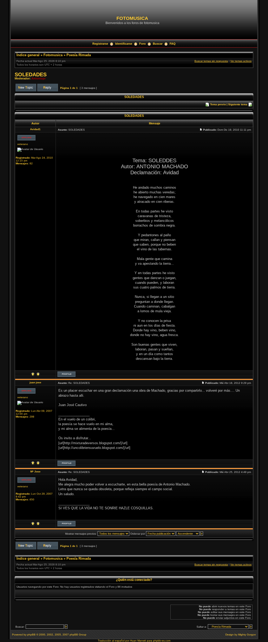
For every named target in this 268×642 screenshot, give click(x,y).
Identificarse (123, 43)
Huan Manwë (138, 640)
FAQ (173, 43)
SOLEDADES (31, 74)
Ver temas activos (241, 61)
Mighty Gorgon (247, 634)
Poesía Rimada (78, 55)
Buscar (158, 43)
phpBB (31, 634)
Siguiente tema (237, 104)
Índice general (28, 55)
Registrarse (100, 43)
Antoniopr (38, 78)
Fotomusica (53, 55)
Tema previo (218, 104)
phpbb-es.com (161, 640)
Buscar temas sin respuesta (211, 61)
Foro (142, 43)
